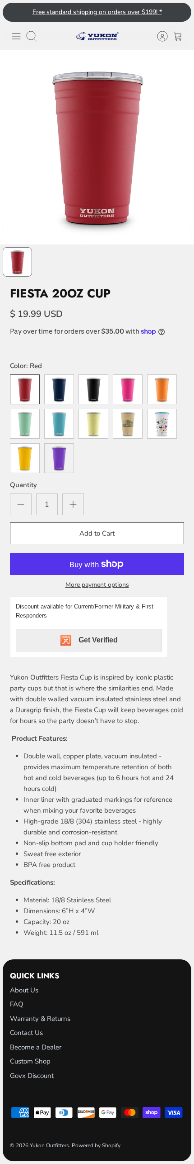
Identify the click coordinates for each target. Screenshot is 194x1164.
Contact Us (26, 1032)
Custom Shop (30, 1061)
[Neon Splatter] (162, 424)
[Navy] (59, 389)
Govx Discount (32, 1075)
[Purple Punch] (59, 458)
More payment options (97, 585)
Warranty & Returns (40, 1018)
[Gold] (25, 458)
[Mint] (25, 424)
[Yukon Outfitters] (97, 36)
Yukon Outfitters (49, 1145)
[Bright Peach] (162, 389)
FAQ (16, 1004)
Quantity (23, 484)
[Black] (93, 389)
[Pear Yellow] (93, 424)
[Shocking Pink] (128, 389)
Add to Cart (97, 533)
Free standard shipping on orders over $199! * (97, 12)
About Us (24, 990)
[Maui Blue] (59, 424)
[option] (97, 147)
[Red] (25, 389)
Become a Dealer (35, 1047)
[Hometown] (128, 424)
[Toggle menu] (16, 36)
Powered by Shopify (96, 1145)
